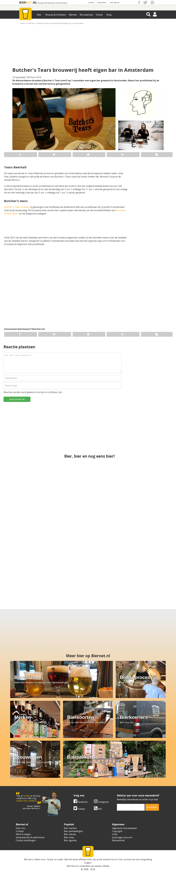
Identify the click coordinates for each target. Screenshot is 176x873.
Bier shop (69, 837)
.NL (34, 2)
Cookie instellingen (26, 840)
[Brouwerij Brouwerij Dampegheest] (88, 528)
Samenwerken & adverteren (30, 837)
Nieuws (31, 23)
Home (22, 23)
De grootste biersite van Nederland (52, 3)
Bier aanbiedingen (73, 831)
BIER (22, 2)
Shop (109, 14)
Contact (91, 2)
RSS (99, 808)
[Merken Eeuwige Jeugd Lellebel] (88, 479)
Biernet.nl (72, 865)
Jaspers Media (102, 865)
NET (29, 2)
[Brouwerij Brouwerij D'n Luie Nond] (143, 479)
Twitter (81, 808)
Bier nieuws (70, 834)
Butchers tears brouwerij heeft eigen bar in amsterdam (60, 23)
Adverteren (101, 2)
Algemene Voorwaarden (124, 828)
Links (115, 834)
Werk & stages (23, 834)
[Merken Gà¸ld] (109, 576)
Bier (39, 14)
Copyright (117, 831)
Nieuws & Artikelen (55, 14)
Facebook (82, 801)
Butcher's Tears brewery (17, 207)
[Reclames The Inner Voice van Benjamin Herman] (143, 528)
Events (99, 14)
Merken (73, 14)
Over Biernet (114, 2)
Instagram (103, 801)
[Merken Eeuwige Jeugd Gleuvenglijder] (67, 576)
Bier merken (70, 828)
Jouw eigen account (122, 837)
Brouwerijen (86, 14)
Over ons (20, 828)
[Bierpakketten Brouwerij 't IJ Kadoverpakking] (26, 576)
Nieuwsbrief (118, 840)
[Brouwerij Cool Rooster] (150, 576)
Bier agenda (70, 840)
